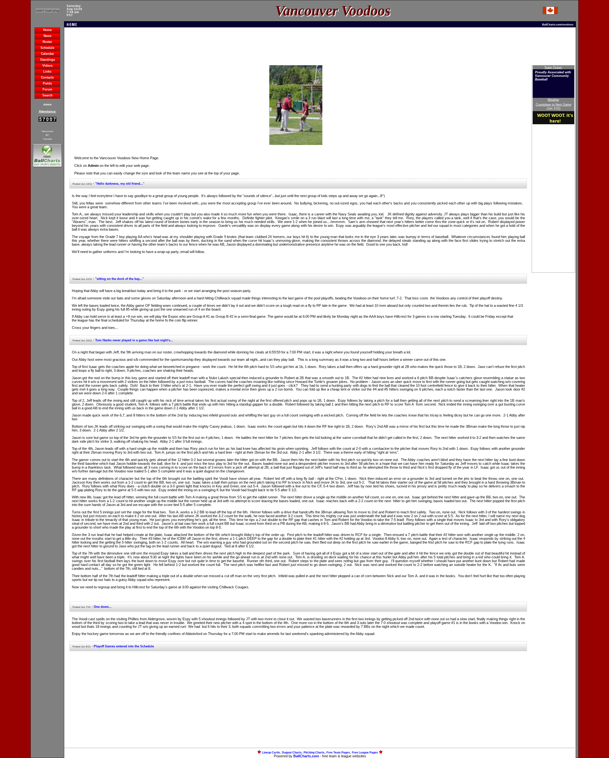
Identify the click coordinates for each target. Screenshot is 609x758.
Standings (47, 59)
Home (47, 30)
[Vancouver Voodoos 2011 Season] (295, 144)
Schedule (47, 48)
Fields (47, 83)
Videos (47, 65)
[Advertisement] (47, 250)
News (47, 36)
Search (47, 95)
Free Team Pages (338, 752)
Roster (47, 42)
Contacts (47, 77)
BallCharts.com (306, 756)
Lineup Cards (271, 752)
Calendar (47, 53)
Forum (47, 89)
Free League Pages (365, 752)
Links (47, 71)
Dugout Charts (292, 752)
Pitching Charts (314, 752)
